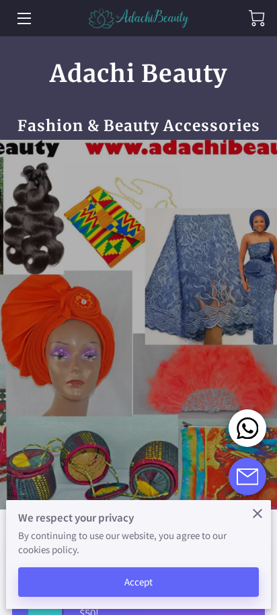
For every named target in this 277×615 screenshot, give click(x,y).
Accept (138, 581)
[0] (257, 18)
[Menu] (23, 18)
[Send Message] (247, 476)
